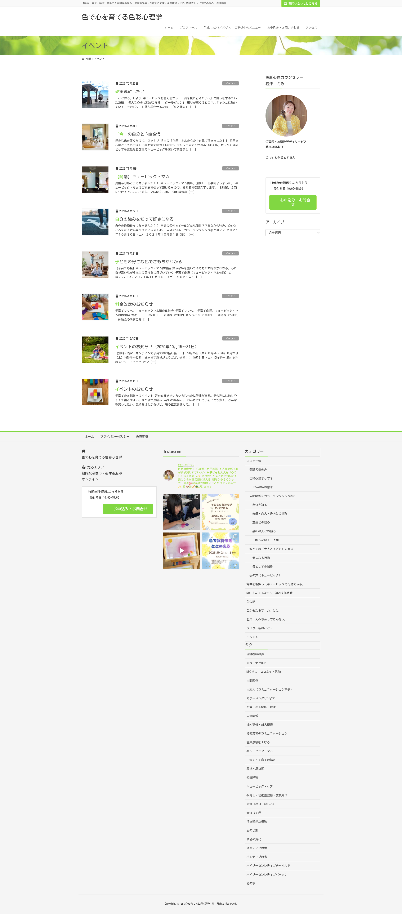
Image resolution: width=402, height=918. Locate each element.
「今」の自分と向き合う (138, 134)
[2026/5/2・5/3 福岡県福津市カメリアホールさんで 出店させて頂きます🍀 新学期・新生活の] (181, 550)
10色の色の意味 (262, 487)
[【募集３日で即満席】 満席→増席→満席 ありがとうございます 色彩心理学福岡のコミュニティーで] (181, 512)
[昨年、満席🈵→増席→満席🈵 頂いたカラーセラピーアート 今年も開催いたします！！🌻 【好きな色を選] (220, 512)
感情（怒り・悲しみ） (261, 804)
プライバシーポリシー (115, 436)
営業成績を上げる (258, 742)
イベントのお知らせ (134, 389)
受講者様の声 (258, 469)
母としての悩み (262, 566)
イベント (230, 83)
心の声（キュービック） (265, 575)
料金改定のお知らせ (134, 304)
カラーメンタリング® (260, 698)
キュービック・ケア (259, 786)
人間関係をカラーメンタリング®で (272, 496)
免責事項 (142, 436)
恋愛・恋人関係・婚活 (261, 707)
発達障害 (252, 777)
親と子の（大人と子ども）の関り (271, 549)
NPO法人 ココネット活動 (263, 671)
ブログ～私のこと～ (259, 628)
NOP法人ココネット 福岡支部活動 (269, 593)
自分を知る (259, 504)
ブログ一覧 (253, 460)
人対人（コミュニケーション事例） (269, 689)
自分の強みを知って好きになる (144, 219)
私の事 (250, 883)
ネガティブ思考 (256, 848)
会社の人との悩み (264, 531)
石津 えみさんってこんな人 (265, 619)
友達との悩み (261, 522)
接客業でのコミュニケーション (266, 733)
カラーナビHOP (256, 662)
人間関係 (252, 680)
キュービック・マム (259, 751)
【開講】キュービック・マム (142, 176)
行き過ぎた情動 (256, 821)
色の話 (250, 601)
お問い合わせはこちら (303, 3)
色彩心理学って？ (261, 478)
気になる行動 (261, 557)
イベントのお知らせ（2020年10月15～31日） (157, 346)
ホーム (89, 436)
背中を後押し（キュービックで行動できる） (275, 584)
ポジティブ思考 (256, 856)
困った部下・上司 (267, 540)
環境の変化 (253, 839)
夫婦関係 (252, 715)
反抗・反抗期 (255, 768)
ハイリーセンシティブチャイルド (268, 865)
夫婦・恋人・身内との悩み (269, 513)
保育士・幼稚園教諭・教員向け (266, 795)
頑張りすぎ (253, 812)
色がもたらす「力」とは (262, 610)
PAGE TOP (389, 886)
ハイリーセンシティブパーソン (266, 874)
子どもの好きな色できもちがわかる (148, 261)
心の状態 (252, 830)
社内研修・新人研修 (259, 724)
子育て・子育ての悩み (261, 759)
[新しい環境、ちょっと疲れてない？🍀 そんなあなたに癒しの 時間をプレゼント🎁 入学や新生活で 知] (220, 550)
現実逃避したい (129, 91)
